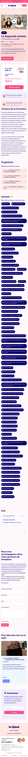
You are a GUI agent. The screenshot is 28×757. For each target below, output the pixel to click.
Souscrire (14, 712)
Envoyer (5, 625)
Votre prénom (4, 583)
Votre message (5, 607)
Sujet (2, 601)
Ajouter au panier (7, 58)
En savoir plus (24, 1)
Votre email (4, 595)
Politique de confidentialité (14, 733)
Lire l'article (6, 681)
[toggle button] (2, 5)
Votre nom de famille (6, 589)
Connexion (24, 5)
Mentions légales (14, 730)
